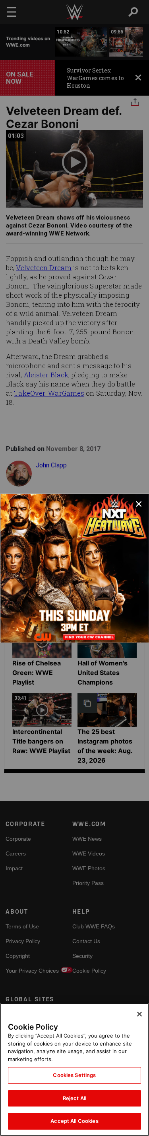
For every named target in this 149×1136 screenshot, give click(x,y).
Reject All (74, 1098)
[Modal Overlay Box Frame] (74, 568)
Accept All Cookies (74, 1121)
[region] (74, 1069)
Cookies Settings (74, 1075)
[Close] (139, 1014)
